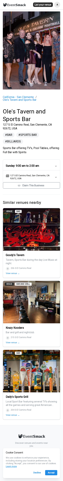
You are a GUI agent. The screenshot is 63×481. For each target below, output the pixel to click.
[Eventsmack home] (31, 437)
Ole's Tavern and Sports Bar (19, 100)
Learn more (11, 466)
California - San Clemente (18, 97)
